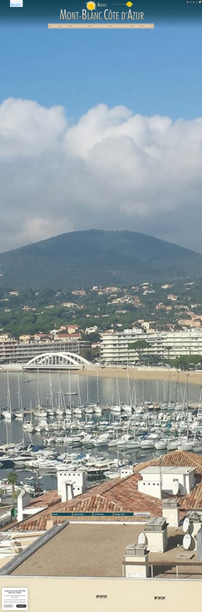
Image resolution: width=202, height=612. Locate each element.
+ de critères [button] (144, 517)
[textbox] (82, 514)
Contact (147, 26)
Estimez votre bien (80, 26)
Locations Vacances (100, 26)
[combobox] (62, 514)
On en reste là (20, 590)
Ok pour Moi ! (21, 606)
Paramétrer (8, 606)
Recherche (142, 514)
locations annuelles (121, 26)
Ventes (65, 26)
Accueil (54, 26)
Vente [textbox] (55, 514)
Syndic (136, 26)
